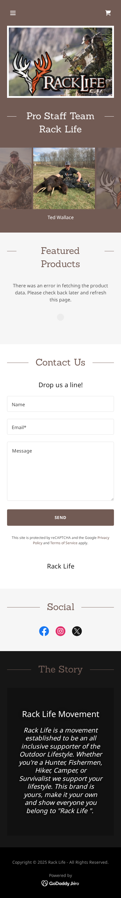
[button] (19, 13)
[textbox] (60, 404)
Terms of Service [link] (64, 542)
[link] (108, 13)
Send (61, 517)
